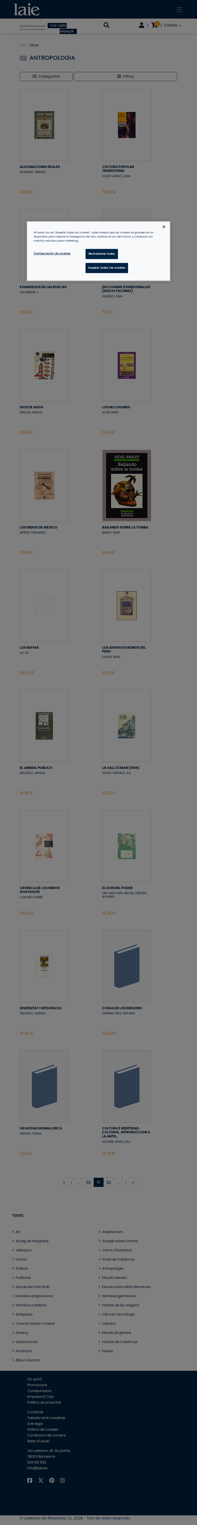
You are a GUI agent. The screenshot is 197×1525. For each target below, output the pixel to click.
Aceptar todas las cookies (106, 267)
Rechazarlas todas (102, 254)
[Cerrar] (164, 226)
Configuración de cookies (52, 253)
